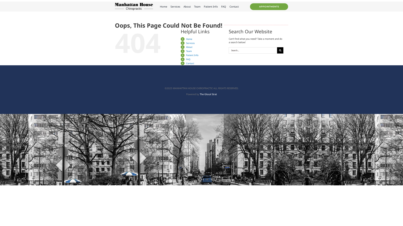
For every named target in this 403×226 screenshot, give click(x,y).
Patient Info (192, 55)
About (189, 47)
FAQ (188, 59)
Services (190, 43)
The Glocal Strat (208, 94)
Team (189, 51)
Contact (190, 63)
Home (189, 39)
